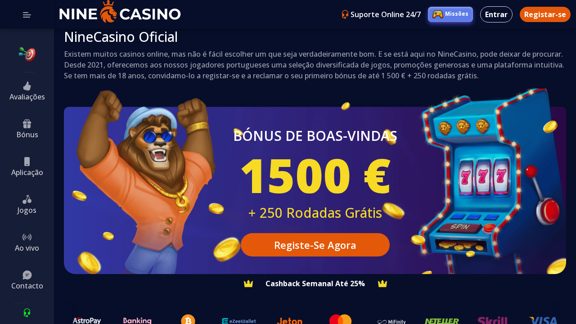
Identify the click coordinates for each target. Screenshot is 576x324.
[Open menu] (27, 14)
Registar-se (545, 14)
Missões (456, 14)
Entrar (496, 14)
